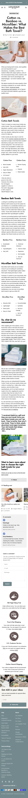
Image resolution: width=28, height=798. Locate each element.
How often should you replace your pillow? (10, 505)
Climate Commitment (18, 733)
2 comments (15, 37)
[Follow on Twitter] (6, 782)
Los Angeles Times (20, 724)
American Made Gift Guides (7, 764)
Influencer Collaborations (19, 740)
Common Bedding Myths (6, 776)
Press (16, 726)
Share (15, 479)
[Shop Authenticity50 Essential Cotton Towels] (14, 445)
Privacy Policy (12, 558)
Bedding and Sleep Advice (6, 755)
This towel (10, 188)
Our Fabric (18, 721)
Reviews (17, 729)
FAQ (4, 648)
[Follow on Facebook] (2, 782)
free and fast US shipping (11, 409)
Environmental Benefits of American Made (5, 770)
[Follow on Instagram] (9, 782)
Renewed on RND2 (20, 737)
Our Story (18, 718)
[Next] (26, 3)
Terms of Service (6, 738)
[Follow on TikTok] (13, 782)
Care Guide (4, 723)
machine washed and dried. (16, 139)
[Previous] (1, 3)
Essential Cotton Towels (10, 405)
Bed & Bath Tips (14, 13)
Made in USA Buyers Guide (5, 727)
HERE (20, 629)
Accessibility (4, 735)
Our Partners (18, 715)
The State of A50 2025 (6, 750)
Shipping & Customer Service (6, 719)
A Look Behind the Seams (6, 760)
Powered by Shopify (19, 793)
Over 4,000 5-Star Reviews (14, 2)
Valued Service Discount (5, 731)
